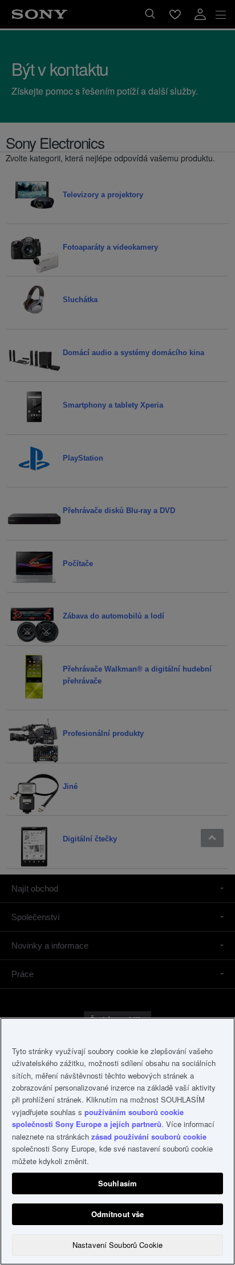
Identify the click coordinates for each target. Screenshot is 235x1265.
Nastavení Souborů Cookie (117, 1244)
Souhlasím (117, 1183)
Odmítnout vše (117, 1214)
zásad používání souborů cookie (148, 1136)
